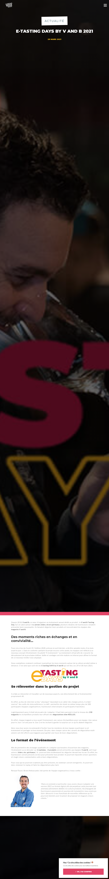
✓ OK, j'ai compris (83, 872)
